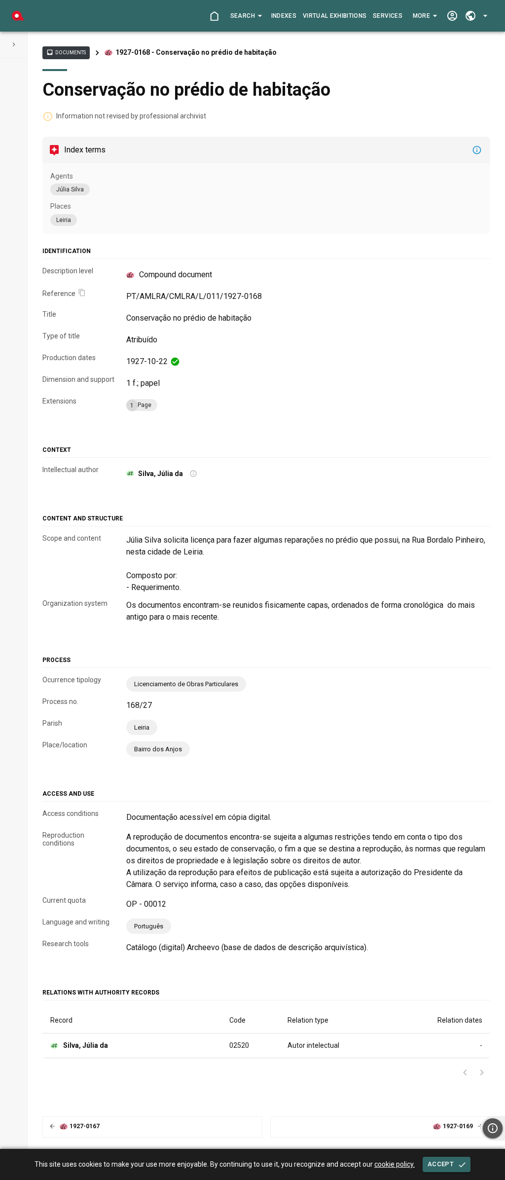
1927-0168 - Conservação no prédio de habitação (196, 52)
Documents (66, 52)
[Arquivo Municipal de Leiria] (18, 16)
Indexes (283, 15)
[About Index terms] (476, 150)
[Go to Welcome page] (214, 16)
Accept (441, 1164)
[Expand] (14, 44)
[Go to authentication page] (452, 16)
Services (387, 15)
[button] (245, 15)
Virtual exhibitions (335, 15)
